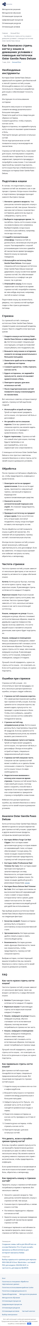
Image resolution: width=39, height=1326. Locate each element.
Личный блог (15, 33)
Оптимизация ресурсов (11, 23)
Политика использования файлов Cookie (17, 1287)
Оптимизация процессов (12, 16)
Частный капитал (28, 1311)
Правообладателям (9, 1294)
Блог (4, 1278)
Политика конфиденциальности (14, 1291)
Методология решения (11, 9)
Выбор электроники (9, 1314)
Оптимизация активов (11, 27)
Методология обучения (11, 13)
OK (29, 1323)
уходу (27, 883)
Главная (5, 33)
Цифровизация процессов (12, 20)
